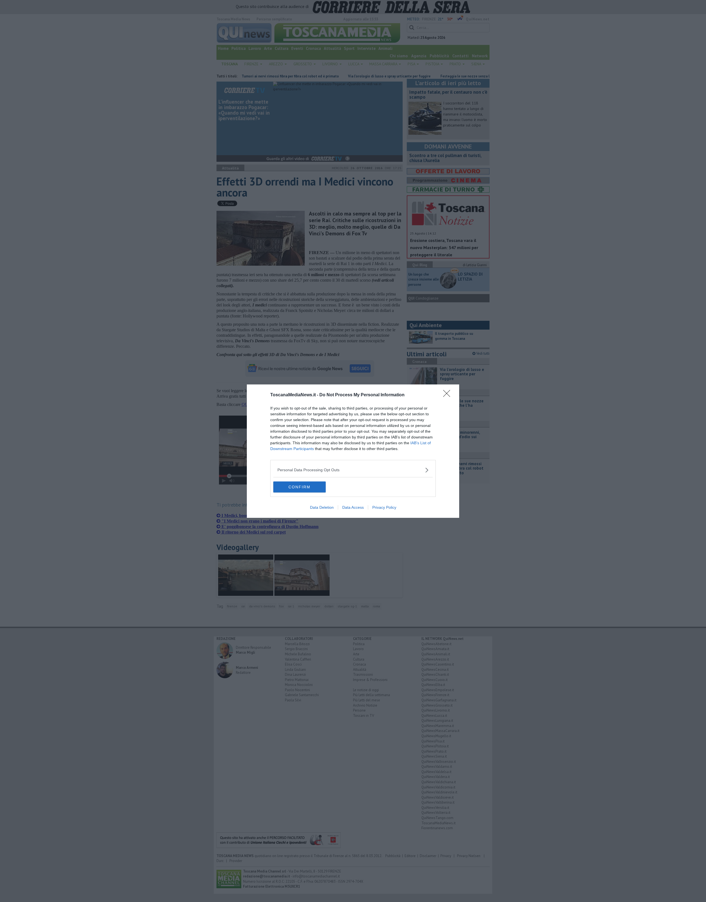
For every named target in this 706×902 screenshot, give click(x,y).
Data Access (353, 507)
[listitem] (353, 470)
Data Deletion (322, 507)
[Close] (448, 395)
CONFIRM (299, 487)
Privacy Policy (384, 507)
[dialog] (353, 451)
